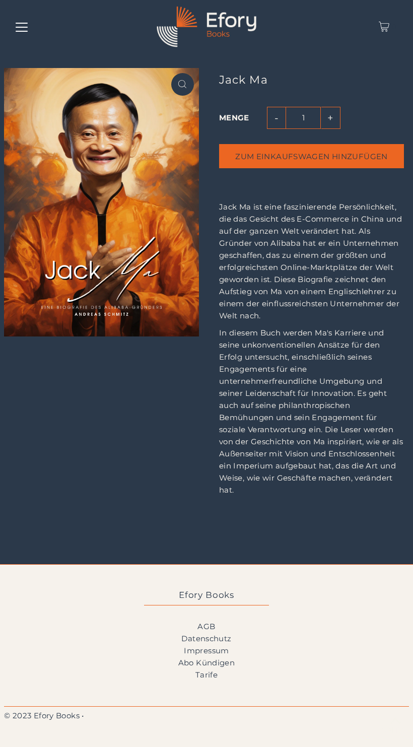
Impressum (206, 650)
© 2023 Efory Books (42, 715)
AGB (206, 626)
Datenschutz (206, 638)
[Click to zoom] (182, 84)
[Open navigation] (21, 26)
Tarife (206, 675)
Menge (234, 117)
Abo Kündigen (206, 662)
